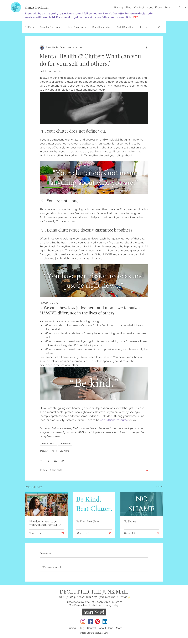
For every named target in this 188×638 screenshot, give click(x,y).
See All (159, 486)
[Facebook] (90, 621)
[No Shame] (141, 504)
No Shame (130, 521)
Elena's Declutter (37, 7)
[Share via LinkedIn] (55, 461)
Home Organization (77, 27)
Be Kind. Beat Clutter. (88, 521)
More (141, 27)
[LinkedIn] (105, 621)
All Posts (29, 27)
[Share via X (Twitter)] (48, 461)
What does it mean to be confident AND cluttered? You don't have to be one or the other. (46, 523)
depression (65, 443)
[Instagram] (82, 621)
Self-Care (64, 451)
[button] (168, 7)
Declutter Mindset (101, 27)
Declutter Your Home (50, 27)
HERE (134, 17)
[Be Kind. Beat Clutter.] (94, 504)
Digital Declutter (124, 27)
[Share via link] (62, 461)
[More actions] (146, 47)
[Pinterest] (97, 621)
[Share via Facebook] (41, 461)
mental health (48, 443)
